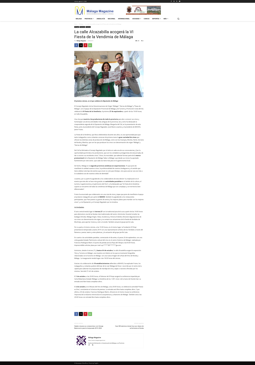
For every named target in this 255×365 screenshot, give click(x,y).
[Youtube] (179, 1)
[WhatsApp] (90, 45)
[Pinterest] (85, 45)
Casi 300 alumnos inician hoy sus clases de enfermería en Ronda (129, 327)
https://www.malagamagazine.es (96, 340)
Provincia (82, 27)
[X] (177, 1)
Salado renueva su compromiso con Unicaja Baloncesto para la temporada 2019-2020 (88, 327)
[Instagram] (174, 1)
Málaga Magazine (81, 40)
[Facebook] (171, 1)
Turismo (88, 27)
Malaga (81, 24)
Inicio (75, 24)
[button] (178, 18)
